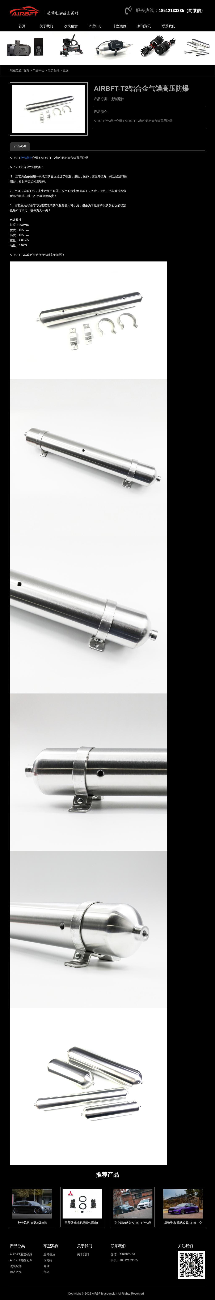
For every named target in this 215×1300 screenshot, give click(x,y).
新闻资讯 (144, 26)
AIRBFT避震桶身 (21, 1254)
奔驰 (46, 1266)
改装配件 (53, 70)
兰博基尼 (49, 1254)
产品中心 (95, 26)
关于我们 (46, 26)
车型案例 (119, 26)
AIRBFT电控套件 (21, 1260)
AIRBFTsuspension (104, 1293)
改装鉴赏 (71, 26)
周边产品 (16, 1272)
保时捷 (47, 1260)
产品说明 (20, 146)
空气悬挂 (26, 157)
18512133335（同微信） (182, 10)
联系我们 (168, 26)
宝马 (46, 1272)
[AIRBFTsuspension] (45, 10)
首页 (22, 26)
